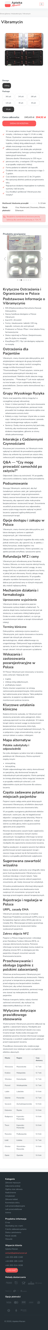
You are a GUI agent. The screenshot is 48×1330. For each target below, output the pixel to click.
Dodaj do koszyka (19, 123)
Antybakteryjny (16, 14)
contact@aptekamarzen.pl (16, 1253)
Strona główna (5, 14)
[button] (5, 258)
